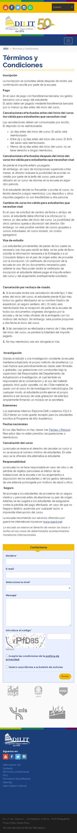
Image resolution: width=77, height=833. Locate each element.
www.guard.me (53, 521)
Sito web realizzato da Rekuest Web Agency (24, 828)
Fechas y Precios (59, 429)
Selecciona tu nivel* (18, 582)
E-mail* (10, 568)
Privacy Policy (9, 823)
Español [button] (57, 7)
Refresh (10, 649)
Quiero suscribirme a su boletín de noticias (35, 667)
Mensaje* (11, 595)
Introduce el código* (19, 630)
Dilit (5, 48)
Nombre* (11, 555)
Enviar (65, 676)
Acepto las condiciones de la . (32, 658)
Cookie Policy (23, 823)
